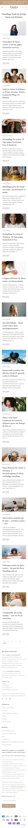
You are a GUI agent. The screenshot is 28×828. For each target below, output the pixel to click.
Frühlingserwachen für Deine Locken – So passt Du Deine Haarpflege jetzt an (13, 568)
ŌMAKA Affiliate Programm (10, 713)
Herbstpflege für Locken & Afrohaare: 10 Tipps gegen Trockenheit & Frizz (12, 237)
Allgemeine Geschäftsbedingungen (13, 742)
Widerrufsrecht (6, 744)
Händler (4, 716)
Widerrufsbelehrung (8, 731)
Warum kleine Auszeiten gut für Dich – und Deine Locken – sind (13, 521)
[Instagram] (6, 699)
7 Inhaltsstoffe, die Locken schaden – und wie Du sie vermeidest (12, 615)
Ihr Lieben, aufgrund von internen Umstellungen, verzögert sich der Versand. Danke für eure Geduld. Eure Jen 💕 (14, 2)
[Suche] (23, 7)
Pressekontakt (6, 721)
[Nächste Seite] (23, 641)
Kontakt (4, 719)
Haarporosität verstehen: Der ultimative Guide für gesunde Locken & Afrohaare (13, 373)
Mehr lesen (5, 63)
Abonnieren (8, 806)
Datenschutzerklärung (9, 733)
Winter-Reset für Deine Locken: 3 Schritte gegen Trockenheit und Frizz (12, 45)
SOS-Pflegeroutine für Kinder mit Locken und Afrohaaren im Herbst (14, 190)
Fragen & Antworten (8, 708)
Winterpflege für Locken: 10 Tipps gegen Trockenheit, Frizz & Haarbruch (13, 142)
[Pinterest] (10, 699)
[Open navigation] (2, 7)
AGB (3, 736)
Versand (4, 710)
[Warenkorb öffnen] (26, 7)
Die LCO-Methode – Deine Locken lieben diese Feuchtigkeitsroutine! (12, 326)
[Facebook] (2, 699)
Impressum (5, 739)
